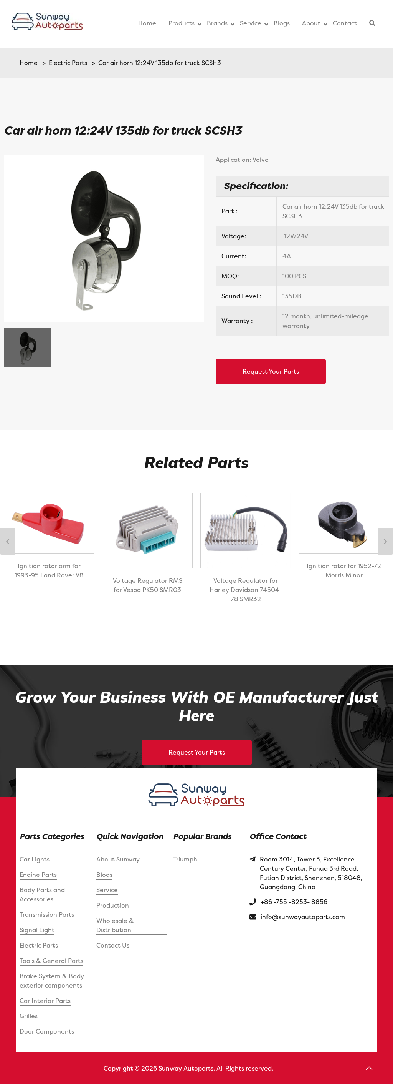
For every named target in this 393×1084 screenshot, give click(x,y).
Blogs (104, 874)
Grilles (29, 1016)
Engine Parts (38, 874)
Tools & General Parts (51, 960)
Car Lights (35, 859)
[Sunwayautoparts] (47, 24)
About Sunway (118, 859)
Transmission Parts (47, 914)
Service (107, 890)
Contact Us (112, 945)
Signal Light (37, 930)
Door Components (47, 1031)
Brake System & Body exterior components (52, 980)
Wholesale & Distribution (115, 925)
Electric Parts (66, 62)
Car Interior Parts (45, 1000)
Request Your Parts (271, 371)
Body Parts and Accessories (42, 894)
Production (112, 905)
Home (29, 62)
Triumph (185, 859)
